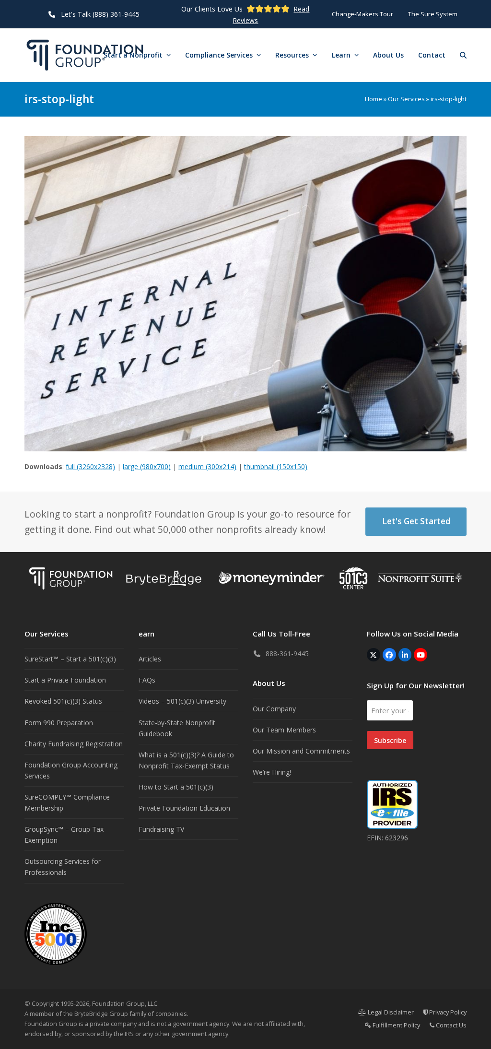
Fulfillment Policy (395, 1025)
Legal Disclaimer (390, 1012)
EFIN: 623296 (387, 837)
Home (373, 98)
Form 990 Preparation (58, 722)
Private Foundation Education (184, 808)
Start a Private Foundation (65, 679)
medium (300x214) (207, 466)
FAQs (147, 679)
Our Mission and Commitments (301, 750)
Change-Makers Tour (362, 14)
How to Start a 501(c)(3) (176, 786)
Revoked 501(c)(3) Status (63, 701)
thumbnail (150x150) (275, 466)
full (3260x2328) (90, 466)
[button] (463, 55)
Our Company (274, 708)
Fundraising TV (161, 829)
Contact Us (450, 1025)
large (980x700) (147, 466)
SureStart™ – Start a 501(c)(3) (70, 658)
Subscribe (390, 740)
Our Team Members (284, 729)
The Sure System (432, 14)
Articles (150, 658)
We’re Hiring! (272, 772)
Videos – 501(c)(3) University (182, 701)
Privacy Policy (447, 1012)
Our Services (406, 98)
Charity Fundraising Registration (73, 743)
